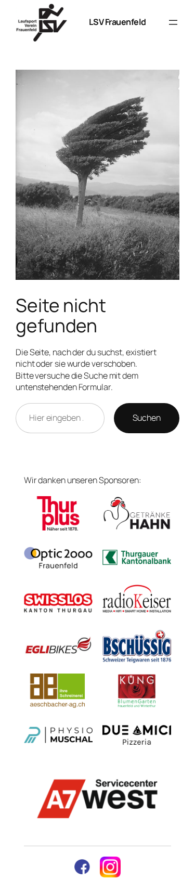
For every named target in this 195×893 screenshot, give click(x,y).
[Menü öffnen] (173, 22)
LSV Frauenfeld (117, 22)
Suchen (147, 417)
